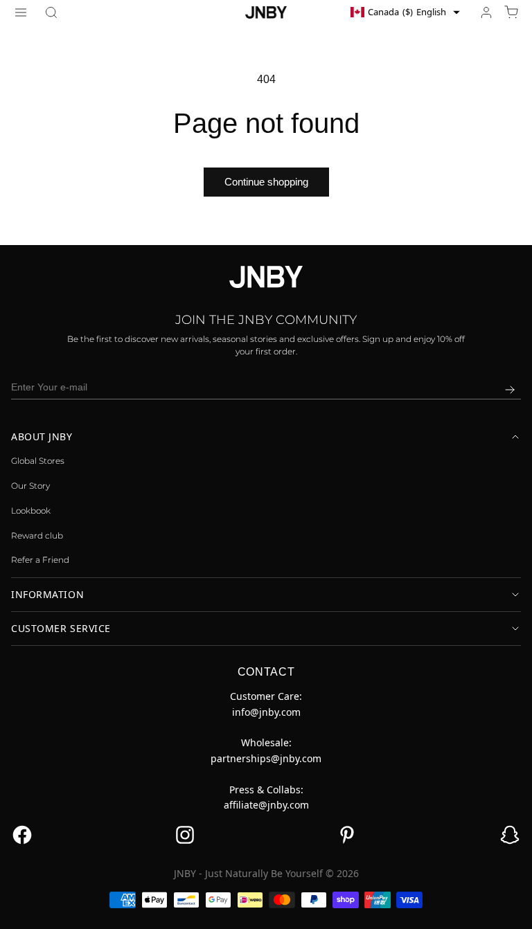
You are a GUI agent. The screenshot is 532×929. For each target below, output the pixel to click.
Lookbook (31, 510)
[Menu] (21, 12)
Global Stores (37, 461)
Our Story (30, 485)
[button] (51, 12)
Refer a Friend (40, 559)
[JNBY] (266, 12)
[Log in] (486, 12)
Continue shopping (266, 182)
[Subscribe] (510, 390)
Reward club (37, 535)
